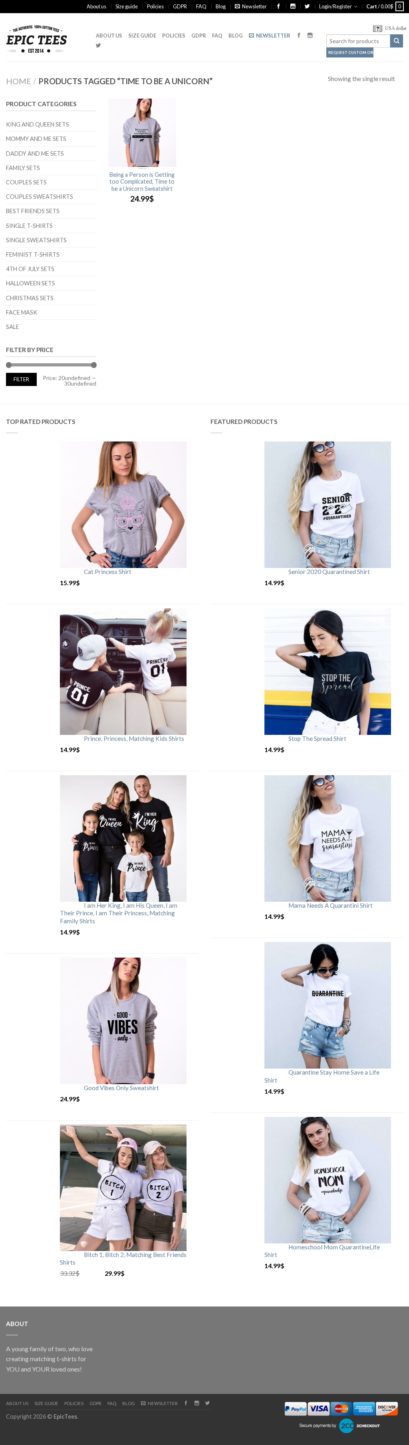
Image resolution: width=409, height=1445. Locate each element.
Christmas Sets (30, 298)
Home (18, 81)
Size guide (126, 6)
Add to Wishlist (166, 109)
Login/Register (335, 6)
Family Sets (23, 167)
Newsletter (254, 6)
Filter (21, 379)
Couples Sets (26, 182)
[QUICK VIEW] (142, 133)
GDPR (180, 6)
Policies (155, 6)
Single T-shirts (29, 225)
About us (96, 6)
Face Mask (21, 312)
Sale (12, 326)
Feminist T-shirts (33, 254)
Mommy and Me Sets (36, 138)
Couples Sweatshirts (39, 196)
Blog (221, 6)
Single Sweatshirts (36, 240)
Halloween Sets (30, 283)
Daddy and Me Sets (35, 153)
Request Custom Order (350, 52)
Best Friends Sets (33, 211)
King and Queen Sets (37, 124)
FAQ (201, 6)
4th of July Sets (30, 268)
